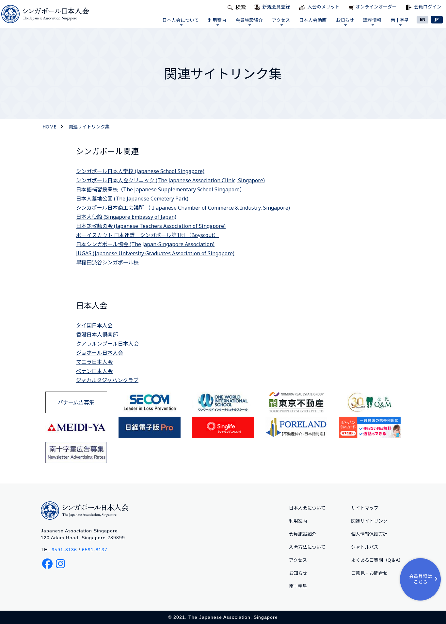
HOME (49, 127)
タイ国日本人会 (94, 325)
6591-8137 (94, 549)
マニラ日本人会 (94, 361)
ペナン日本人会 (94, 371)
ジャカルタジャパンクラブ (107, 380)
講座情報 (372, 20)
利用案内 (217, 20)
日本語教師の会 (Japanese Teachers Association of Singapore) (151, 226)
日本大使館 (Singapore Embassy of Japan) (126, 216)
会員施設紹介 (249, 20)
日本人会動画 (313, 20)
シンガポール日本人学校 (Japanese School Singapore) (140, 171)
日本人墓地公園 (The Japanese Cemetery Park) (132, 198)
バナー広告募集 (76, 402)
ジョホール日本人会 (99, 352)
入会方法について (307, 547)
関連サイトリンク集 (89, 127)
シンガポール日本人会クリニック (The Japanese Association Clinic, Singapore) (170, 180)
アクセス (281, 20)
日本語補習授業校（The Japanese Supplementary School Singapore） (160, 189)
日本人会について (180, 20)
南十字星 (399, 20)
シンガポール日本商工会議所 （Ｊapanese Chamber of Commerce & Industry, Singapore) (183, 207)
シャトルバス (364, 547)
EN (422, 19)
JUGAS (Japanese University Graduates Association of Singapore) (155, 253)
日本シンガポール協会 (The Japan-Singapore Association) (145, 244)
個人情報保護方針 (369, 534)
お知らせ (345, 20)
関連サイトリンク (369, 521)
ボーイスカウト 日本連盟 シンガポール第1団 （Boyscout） (147, 235)
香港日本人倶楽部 (97, 334)
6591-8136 (64, 549)
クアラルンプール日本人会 (107, 343)
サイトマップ (364, 508)
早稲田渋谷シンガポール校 (107, 262)
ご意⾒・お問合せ (369, 573)
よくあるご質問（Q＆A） (377, 560)
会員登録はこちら (420, 579)
